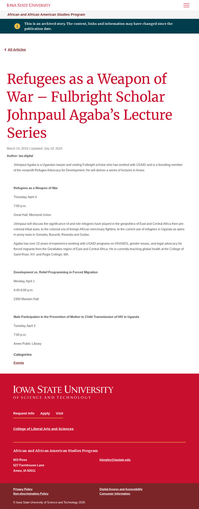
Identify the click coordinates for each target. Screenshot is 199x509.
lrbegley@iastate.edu (115, 459)
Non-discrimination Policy (30, 493)
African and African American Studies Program (46, 14)
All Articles (17, 50)
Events (19, 362)
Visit (59, 413)
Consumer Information (115, 493)
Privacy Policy (22, 489)
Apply (45, 413)
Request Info (23, 413)
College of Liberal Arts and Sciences (43, 429)
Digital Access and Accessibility (121, 489)
